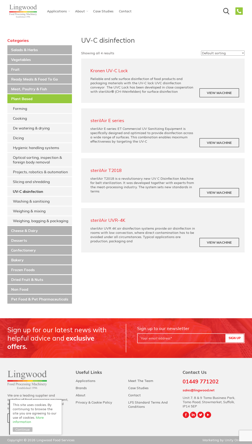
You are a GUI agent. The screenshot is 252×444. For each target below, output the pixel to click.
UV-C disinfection (28, 191)
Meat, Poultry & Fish (29, 89)
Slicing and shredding (31, 181)
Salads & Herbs (24, 49)
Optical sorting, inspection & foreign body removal (37, 159)
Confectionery (23, 250)
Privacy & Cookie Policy (94, 402)
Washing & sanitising (31, 201)
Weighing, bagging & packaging (40, 220)
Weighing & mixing (29, 211)
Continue (22, 429)
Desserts (19, 240)
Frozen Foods (23, 269)
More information (28, 419)
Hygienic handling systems (36, 147)
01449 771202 (201, 381)
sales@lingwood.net (199, 390)
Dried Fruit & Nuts (27, 279)
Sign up (235, 338)
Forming (20, 108)
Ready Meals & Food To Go (34, 79)
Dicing (18, 138)
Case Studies (103, 11)
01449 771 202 (239, 11)
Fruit (15, 69)
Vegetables (21, 59)
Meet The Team (140, 381)
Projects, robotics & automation (40, 172)
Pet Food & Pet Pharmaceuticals (39, 299)
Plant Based (21, 98)
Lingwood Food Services (23, 11)
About (80, 11)
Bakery (17, 260)
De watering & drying (31, 128)
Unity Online (235, 440)
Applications (57, 11)
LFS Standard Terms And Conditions (148, 404)
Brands (81, 388)
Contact (125, 11)
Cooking (20, 118)
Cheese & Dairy (24, 230)
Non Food (19, 289)
